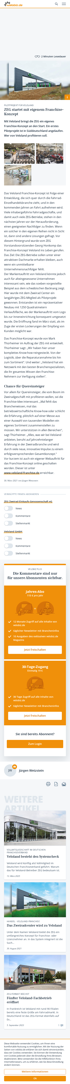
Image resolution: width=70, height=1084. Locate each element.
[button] (35, 1078)
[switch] (8, 508)
